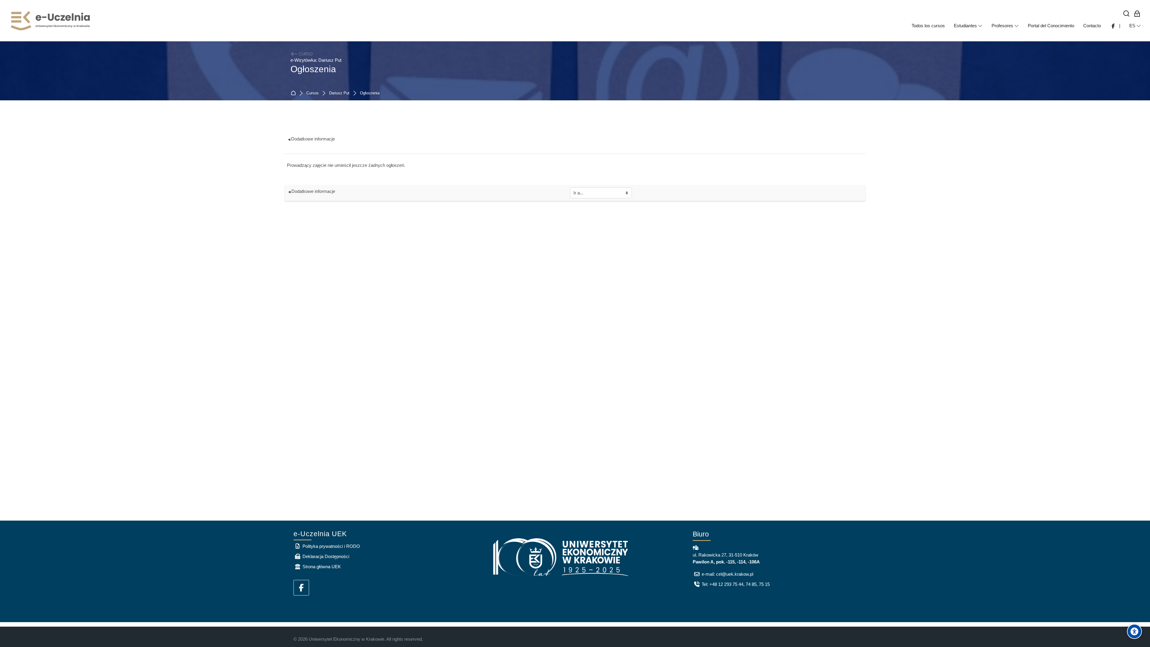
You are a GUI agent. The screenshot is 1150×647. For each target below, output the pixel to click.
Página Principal (294, 93)
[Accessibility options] (1134, 631)
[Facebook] (301, 587)
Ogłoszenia (369, 93)
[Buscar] (1126, 14)
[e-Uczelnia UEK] (51, 20)
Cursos (312, 93)
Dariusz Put (339, 93)
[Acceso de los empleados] (1137, 14)
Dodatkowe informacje (311, 138)
